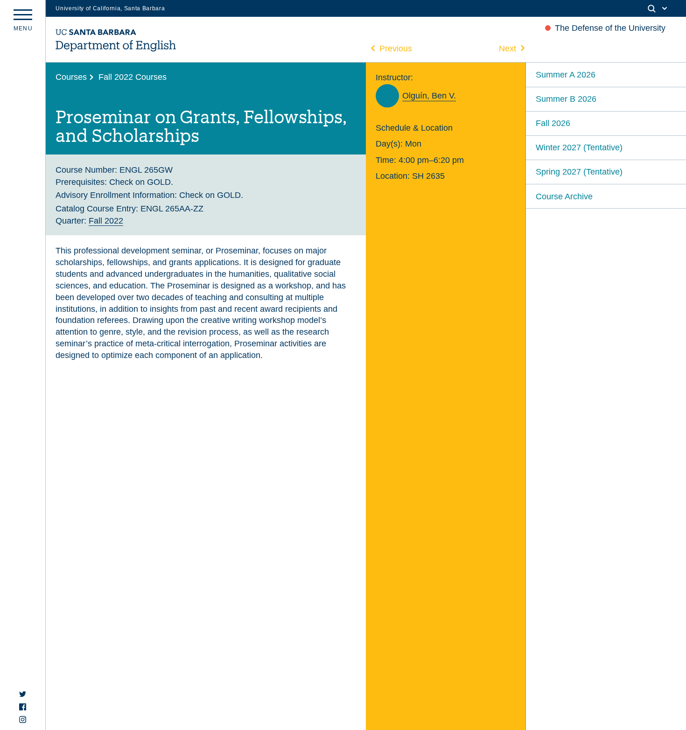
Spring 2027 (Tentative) (579, 171)
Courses (71, 77)
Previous (395, 48)
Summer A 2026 (565, 74)
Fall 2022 (106, 220)
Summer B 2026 (566, 99)
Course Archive (564, 196)
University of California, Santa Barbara (110, 8)
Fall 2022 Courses (132, 77)
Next (507, 48)
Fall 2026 (553, 123)
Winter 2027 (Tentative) (579, 147)
